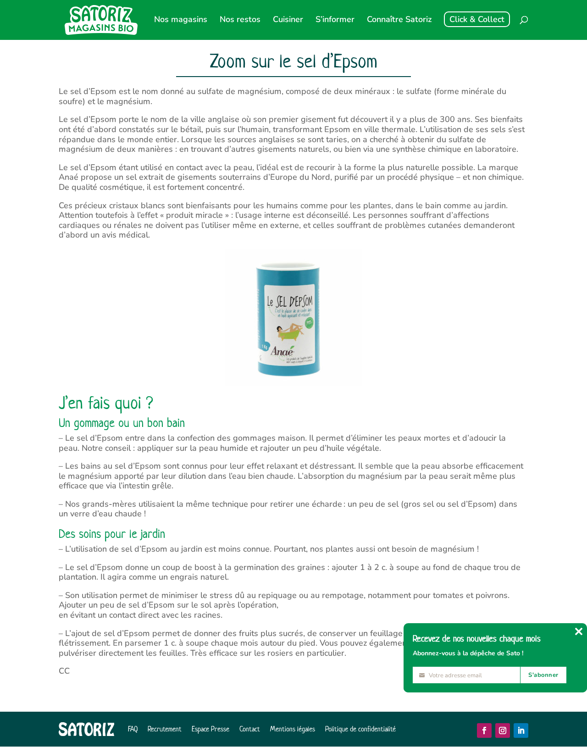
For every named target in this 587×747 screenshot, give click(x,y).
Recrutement (165, 729)
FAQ (133, 729)
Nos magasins (180, 20)
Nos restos (240, 20)
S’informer (335, 20)
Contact (249, 729)
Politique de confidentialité (360, 729)
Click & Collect (476, 19)
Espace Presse (210, 729)
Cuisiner (288, 20)
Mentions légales (292, 729)
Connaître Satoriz (399, 20)
